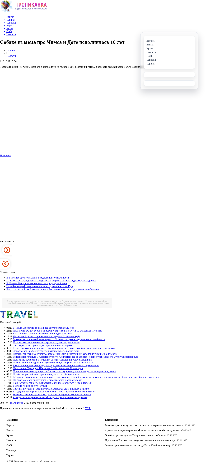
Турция (10, 455)
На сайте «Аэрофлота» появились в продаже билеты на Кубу (39, 286)
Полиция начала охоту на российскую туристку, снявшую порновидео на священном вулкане (64, 371)
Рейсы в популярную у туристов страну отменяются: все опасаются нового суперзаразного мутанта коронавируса (75, 356)
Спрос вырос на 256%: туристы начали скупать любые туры (46, 351)
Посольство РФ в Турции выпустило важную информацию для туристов (53, 362)
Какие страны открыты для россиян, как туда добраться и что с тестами (52, 382)
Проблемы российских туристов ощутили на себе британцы (46, 374)
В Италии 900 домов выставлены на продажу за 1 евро (36, 283)
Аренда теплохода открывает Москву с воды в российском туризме (50, 397)
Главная (10, 50)
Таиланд (11, 450)
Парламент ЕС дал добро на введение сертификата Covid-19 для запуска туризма (51, 280)
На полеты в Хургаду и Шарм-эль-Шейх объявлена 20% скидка (48, 368)
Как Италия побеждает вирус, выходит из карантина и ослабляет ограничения (56, 365)
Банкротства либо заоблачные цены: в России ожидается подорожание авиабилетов (52, 289)
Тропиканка (16, 402)
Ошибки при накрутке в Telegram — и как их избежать (33, 303)
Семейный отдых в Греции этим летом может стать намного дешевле (51, 388)
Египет (10, 430)
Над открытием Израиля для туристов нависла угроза (42, 345)
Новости (11, 55)
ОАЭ (9, 445)
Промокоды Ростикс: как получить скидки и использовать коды (78, 303)
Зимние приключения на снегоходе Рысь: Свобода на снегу (73, 304)
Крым (9, 435)
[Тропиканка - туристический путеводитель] (23, 12)
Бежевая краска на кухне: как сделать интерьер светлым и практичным (34, 301)
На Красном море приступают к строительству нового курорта (47, 380)
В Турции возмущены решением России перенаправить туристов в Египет (54, 391)
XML (88, 408)
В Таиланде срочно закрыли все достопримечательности (37, 277)
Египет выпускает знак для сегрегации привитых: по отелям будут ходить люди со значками (64, 348)
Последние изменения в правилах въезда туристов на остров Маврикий (52, 359)
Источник (5, 155)
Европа (10, 425)
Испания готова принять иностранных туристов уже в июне (46, 342)
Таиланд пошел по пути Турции (30, 385)
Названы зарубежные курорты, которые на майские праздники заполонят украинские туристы (65, 353)
